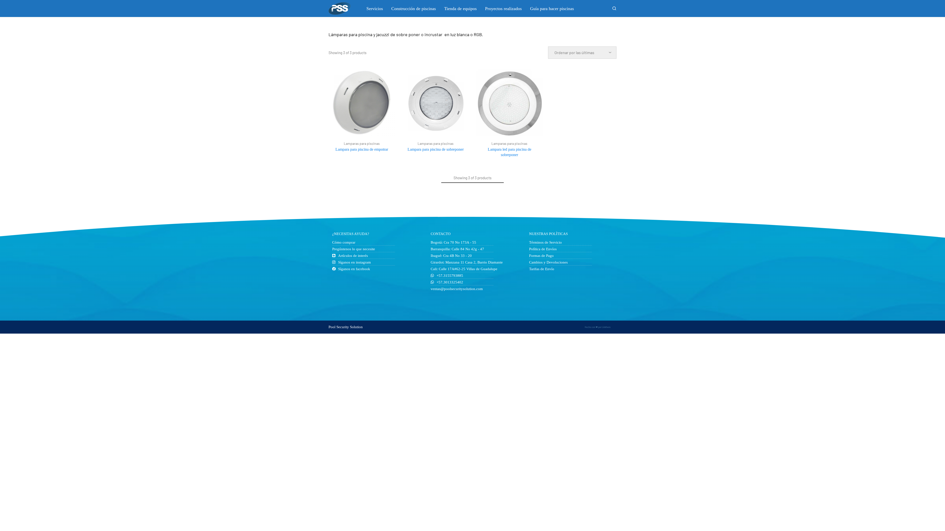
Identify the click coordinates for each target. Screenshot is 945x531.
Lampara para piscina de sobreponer (436, 149)
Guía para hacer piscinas (552, 8)
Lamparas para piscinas (362, 144)
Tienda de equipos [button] (460, 8)
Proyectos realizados (503, 8)
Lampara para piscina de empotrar (361, 149)
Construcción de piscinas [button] (413, 8)
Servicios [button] (374, 8)
